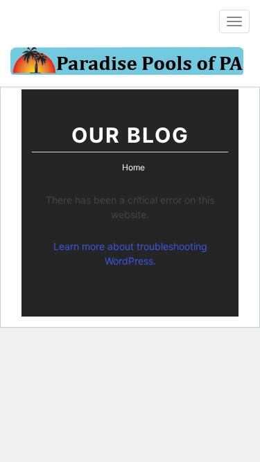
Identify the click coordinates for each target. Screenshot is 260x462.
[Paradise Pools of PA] (127, 63)
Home (133, 167)
